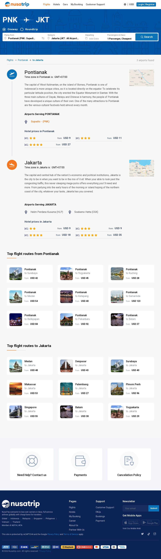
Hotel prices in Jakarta (38, 221)
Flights (46, 4)
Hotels (56, 4)
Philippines (50, 518)
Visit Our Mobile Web (132, 528)
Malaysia (26, 518)
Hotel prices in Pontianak (39, 131)
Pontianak (23, 60)
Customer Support (95, 4)
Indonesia (15, 518)
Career (72, 521)
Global (4, 518)
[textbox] (21, 36)
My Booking (77, 4)
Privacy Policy (53, 534)
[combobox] (21, 36)
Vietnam (5, 522)
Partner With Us (76, 529)
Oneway (13, 29)
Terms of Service (71, 534)
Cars (65, 4)
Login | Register (146, 4)
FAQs (98, 512)
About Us (73, 525)
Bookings (100, 516)
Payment (100, 521)
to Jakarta (38, 60)
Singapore (38, 518)
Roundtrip (31, 29)
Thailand (16, 522)
